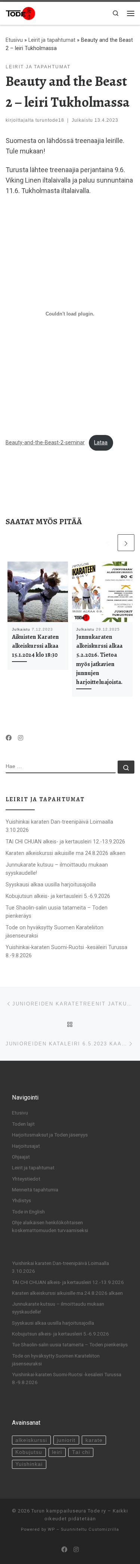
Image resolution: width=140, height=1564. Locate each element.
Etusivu (14, 40)
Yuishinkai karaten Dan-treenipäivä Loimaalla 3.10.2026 (59, 826)
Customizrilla (103, 1529)
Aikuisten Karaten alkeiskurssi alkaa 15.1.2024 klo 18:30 (35, 646)
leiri (57, 1452)
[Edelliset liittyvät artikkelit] (107, 542)
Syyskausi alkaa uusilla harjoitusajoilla (51, 884)
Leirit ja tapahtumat (51, 40)
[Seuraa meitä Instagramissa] (20, 738)
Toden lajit (23, 1124)
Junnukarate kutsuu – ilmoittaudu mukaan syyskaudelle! (57, 869)
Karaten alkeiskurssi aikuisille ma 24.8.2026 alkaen (65, 853)
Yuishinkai (29, 1464)
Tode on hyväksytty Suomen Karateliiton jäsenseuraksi (54, 931)
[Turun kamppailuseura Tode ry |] (20, 12)
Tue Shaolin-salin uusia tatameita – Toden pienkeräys (57, 912)
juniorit (66, 1440)
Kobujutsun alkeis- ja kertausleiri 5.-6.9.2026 (58, 896)
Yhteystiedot (26, 1179)
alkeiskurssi (31, 1440)
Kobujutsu (28, 1452)
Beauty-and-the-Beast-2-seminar (45, 442)
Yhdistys (21, 1200)
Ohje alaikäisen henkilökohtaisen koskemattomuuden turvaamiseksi (50, 1226)
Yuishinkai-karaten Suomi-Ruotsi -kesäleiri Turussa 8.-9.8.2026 (66, 951)
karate (94, 1440)
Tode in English (28, 1212)
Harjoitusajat (26, 1146)
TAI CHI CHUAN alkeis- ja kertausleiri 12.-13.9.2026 (65, 842)
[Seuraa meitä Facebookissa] (9, 738)
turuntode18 (49, 120)
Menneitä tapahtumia (35, 1190)
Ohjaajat (21, 1157)
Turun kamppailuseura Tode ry (68, 1511)
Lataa (101, 442)
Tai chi (81, 1452)
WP (51, 1529)
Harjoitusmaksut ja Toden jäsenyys (50, 1135)
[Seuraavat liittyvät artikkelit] (126, 542)
